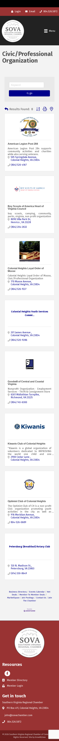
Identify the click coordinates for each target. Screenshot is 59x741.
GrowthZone (40, 737)
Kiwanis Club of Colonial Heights (26, 443)
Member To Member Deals (32, 594)
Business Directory (18, 591)
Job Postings (28, 597)
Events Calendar (37, 591)
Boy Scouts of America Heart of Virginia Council (26, 207)
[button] (6, 109)
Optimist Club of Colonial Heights (27, 501)
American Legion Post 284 (23, 144)
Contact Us (41, 597)
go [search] (30, 93)
